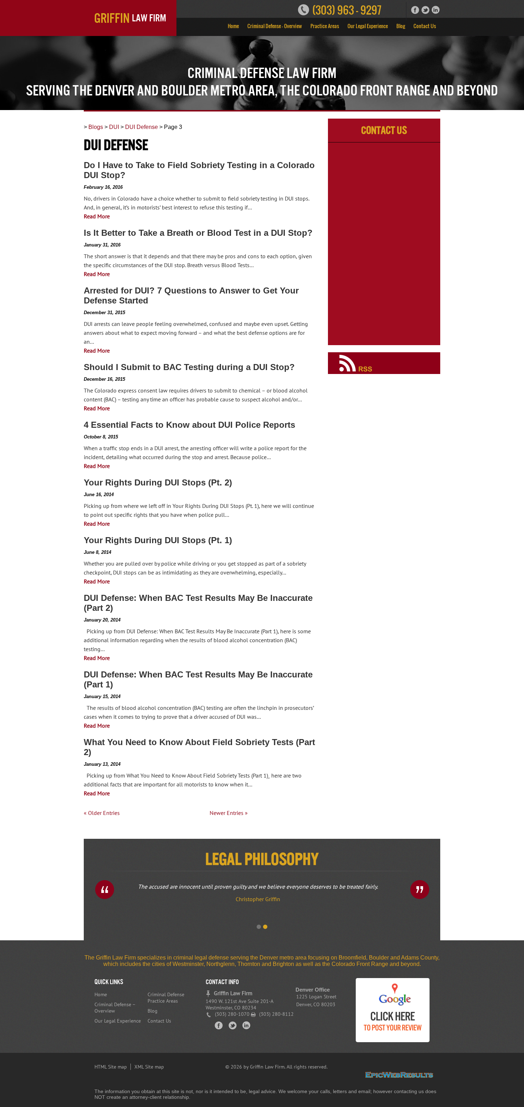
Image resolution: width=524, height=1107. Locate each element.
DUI (114, 127)
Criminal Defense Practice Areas (166, 997)
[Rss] (384, 372)
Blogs (95, 127)
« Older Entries (102, 812)
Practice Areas (324, 26)
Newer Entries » (229, 812)
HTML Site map (110, 1067)
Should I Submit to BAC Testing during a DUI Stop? (189, 367)
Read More (97, 216)
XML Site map (149, 1067)
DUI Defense (141, 127)
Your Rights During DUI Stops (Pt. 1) (158, 540)
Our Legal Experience (368, 26)
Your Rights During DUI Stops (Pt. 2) (158, 482)
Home (233, 26)
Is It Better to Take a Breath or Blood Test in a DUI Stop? (198, 233)
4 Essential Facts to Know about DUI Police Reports (189, 425)
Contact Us (424, 26)
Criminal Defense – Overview (274, 26)
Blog (400, 26)
